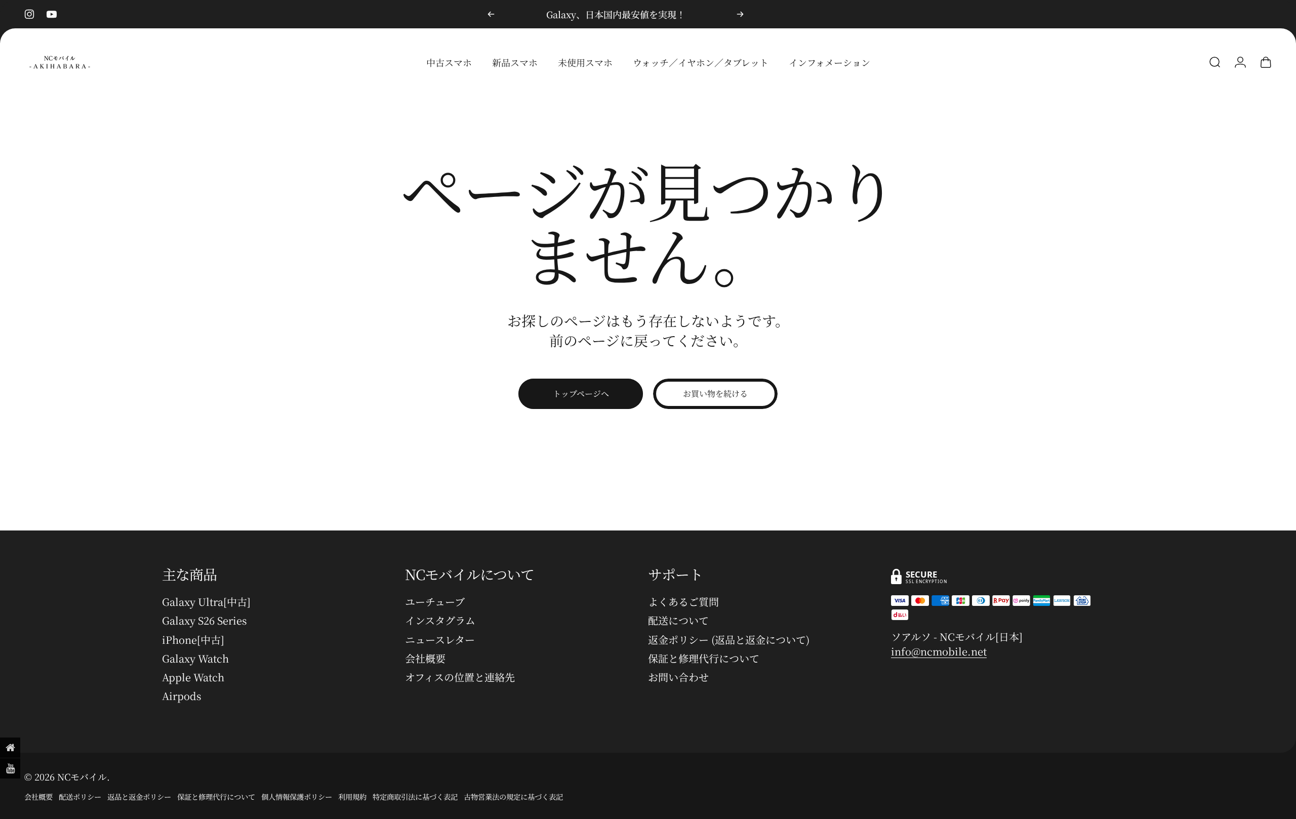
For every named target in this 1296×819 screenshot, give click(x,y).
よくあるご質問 (683, 601)
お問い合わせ (678, 677)
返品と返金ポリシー (139, 796)
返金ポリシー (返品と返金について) (728, 639)
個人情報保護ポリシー (296, 796)
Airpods (181, 695)
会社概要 (425, 658)
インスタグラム (440, 620)
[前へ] (491, 14)
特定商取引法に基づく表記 (415, 796)
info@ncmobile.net (939, 651)
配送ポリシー (80, 796)
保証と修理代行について (703, 658)
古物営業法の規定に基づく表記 (513, 796)
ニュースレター (440, 639)
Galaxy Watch (195, 658)
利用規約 (352, 796)
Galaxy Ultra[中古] (206, 601)
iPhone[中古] (193, 639)
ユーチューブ (435, 601)
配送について (678, 620)
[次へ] (740, 14)
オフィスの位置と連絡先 (460, 677)
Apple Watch (193, 677)
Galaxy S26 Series (204, 620)
